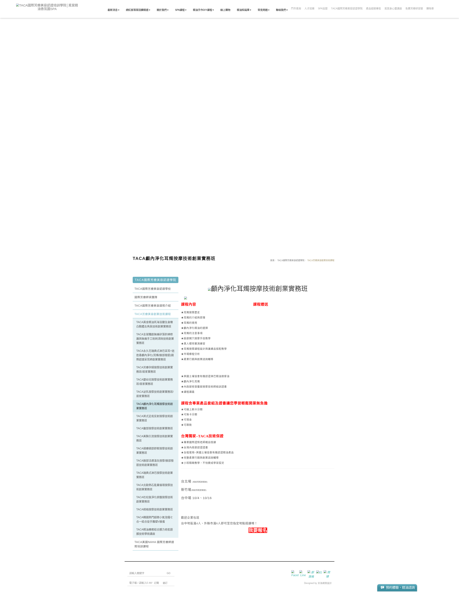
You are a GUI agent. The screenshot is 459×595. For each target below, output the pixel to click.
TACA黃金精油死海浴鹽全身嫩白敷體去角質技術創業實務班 (154, 324)
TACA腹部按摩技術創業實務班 (154, 428)
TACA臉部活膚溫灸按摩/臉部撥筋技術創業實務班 (155, 462)
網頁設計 (327, 583)
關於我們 (162, 9)
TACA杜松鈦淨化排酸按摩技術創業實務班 (154, 499)
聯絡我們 (281, 9)
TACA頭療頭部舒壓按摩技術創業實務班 (154, 450)
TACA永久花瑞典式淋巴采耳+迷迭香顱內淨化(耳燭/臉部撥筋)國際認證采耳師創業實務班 (155, 355)
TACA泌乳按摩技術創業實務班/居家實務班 (155, 394)
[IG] (320, 573)
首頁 (272, 260)
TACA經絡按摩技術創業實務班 (154, 509)
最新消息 (113, 9)
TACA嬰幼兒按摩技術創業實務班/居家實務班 (154, 381)
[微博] (328, 573)
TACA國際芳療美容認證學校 (152, 288)
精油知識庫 (243, 9)
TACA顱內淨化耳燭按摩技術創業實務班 (154, 406)
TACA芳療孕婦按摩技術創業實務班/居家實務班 (154, 369)
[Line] (303, 573)
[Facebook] (295, 573)
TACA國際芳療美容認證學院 (290, 260)
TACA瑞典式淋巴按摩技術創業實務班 (154, 475)
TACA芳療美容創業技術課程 (152, 314)
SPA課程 (180, 9)
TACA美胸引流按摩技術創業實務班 (154, 438)
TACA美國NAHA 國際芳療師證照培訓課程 (154, 544)
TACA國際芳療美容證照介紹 (152, 305)
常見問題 (263, 9)
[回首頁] (47, 7)
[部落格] (311, 573)
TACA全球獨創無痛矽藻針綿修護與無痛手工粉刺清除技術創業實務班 (155, 338)
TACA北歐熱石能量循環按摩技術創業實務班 (154, 487)
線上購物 (225, 9)
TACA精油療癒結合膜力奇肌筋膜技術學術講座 (154, 531)
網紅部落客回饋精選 (137, 9)
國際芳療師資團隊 (145, 297)
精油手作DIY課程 (202, 9)
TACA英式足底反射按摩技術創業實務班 (154, 418)
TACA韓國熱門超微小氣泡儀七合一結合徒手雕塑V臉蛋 (154, 519)
